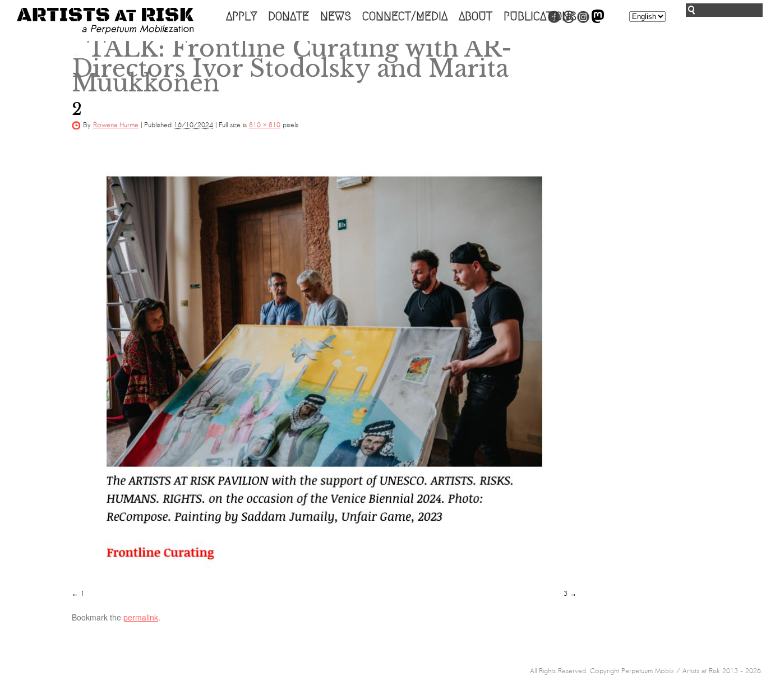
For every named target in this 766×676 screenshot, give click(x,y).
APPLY (241, 16)
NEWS (335, 16)
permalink (140, 617)
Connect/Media (404, 16)
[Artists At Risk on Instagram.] (583, 21)
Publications (540, 16)
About (475, 16)
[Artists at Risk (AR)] (105, 21)
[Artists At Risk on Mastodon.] (598, 21)
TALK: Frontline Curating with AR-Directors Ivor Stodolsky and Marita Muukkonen (292, 66)
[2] (324, 364)
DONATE (288, 16)
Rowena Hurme (116, 125)
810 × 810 (264, 125)
